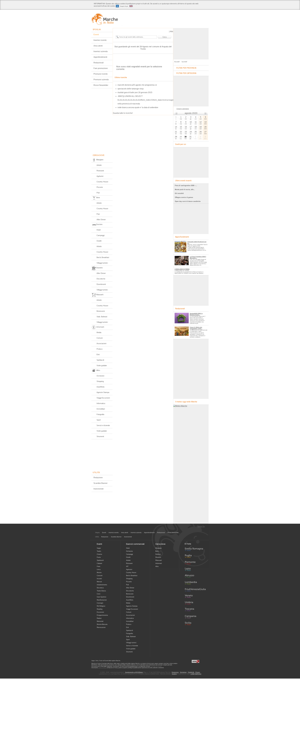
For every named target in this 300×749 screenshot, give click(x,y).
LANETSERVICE (196, 674)
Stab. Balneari (102, 317)
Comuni (100, 338)
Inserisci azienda (101, 51)
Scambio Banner (100, 483)
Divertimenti (101, 284)
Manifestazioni (102, 600)
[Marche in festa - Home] (106, 19)
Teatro (99, 551)
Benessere (101, 311)
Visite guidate (102, 365)
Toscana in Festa (195, 610)
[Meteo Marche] (180, 406)
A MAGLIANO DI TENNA (182, 269)
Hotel (99, 230)
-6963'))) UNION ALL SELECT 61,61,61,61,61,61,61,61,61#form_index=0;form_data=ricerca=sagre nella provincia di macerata (146, 100)
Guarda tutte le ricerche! (123, 113)
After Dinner (101, 220)
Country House (102, 182)
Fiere (98, 566)
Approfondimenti (100, 57)
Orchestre (100, 376)
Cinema (99, 554)
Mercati (99, 582)
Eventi (96, 35)
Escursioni (100, 612)
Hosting (174, 674)
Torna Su (201, 526)
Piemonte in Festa (195, 563)
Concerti (99, 575)
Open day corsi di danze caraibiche (188, 201)
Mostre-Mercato (102, 624)
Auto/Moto (100, 387)
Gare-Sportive (101, 597)
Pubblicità (191, 672)
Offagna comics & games (184, 197)
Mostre (99, 572)
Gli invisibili (179, 193)
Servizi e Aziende (103, 425)
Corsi (98, 594)
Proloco (99, 349)
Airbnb (99, 165)
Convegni (100, 603)
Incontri (99, 578)
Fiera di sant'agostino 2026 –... (186, 185)
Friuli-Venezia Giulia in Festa (195, 590)
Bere (157, 551)
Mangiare (158, 548)
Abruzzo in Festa (195, 576)
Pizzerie (100, 187)
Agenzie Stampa (103, 392)
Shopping (100, 381)
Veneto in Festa (195, 596)
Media (99, 332)
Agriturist (100, 176)
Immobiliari (101, 409)
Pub (98, 193)
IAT (127, 566)
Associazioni (101, 343)
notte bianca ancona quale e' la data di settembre (138, 107)
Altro (157, 566)
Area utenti (98, 46)
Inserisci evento (100, 40)
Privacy (197, 672)
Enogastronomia (102, 615)
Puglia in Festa (195, 556)
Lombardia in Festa (195, 583)
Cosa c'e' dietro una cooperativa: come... (196, 327)
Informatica (101, 403)
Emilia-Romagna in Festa (195, 550)
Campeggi (100, 235)
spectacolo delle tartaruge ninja (131, 89)
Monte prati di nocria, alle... (185, 189)
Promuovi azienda (101, 80)
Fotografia (100, 414)
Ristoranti (100, 171)
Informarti (158, 563)
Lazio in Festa (195, 570)
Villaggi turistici (102, 263)
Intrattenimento (102, 585)
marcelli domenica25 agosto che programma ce (137, 85)
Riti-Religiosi (101, 606)
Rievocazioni (101, 627)
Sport (99, 420)
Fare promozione (101, 68)
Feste (99, 557)
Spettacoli (100, 360)
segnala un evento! (156, 666)
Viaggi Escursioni (103, 398)
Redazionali (99, 63)
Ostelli (99, 241)
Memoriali (100, 621)
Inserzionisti (98, 489)
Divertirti (158, 557)
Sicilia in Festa (195, 623)
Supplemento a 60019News (134, 672)
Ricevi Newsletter (101, 85)
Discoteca (100, 588)
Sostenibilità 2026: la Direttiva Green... (196, 314)
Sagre (99, 548)
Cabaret (99, 563)
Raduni (99, 618)
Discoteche (101, 279)
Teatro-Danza (101, 591)
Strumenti (100, 436)
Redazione (98, 478)
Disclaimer (183, 672)
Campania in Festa (195, 616)
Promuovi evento (101, 74)
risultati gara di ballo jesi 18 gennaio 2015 (135, 92)
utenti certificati (102, 667)
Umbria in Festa (195, 603)
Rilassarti (158, 560)
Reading (99, 609)
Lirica (98, 569)
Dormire (158, 554)
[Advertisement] (191, 42)
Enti (98, 354)
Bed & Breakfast (103, 257)
